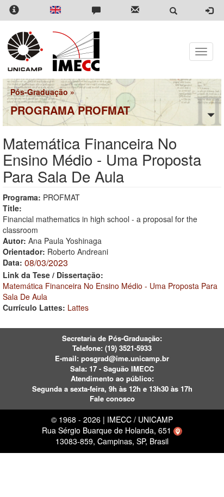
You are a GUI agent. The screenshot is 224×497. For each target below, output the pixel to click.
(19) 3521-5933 (128, 348)
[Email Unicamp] (135, 11)
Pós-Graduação (39, 91)
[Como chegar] (177, 430)
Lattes (78, 307)
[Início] (74, 51)
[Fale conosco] (96, 10)
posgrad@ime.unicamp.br (125, 358)
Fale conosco (112, 398)
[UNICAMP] (27, 51)
